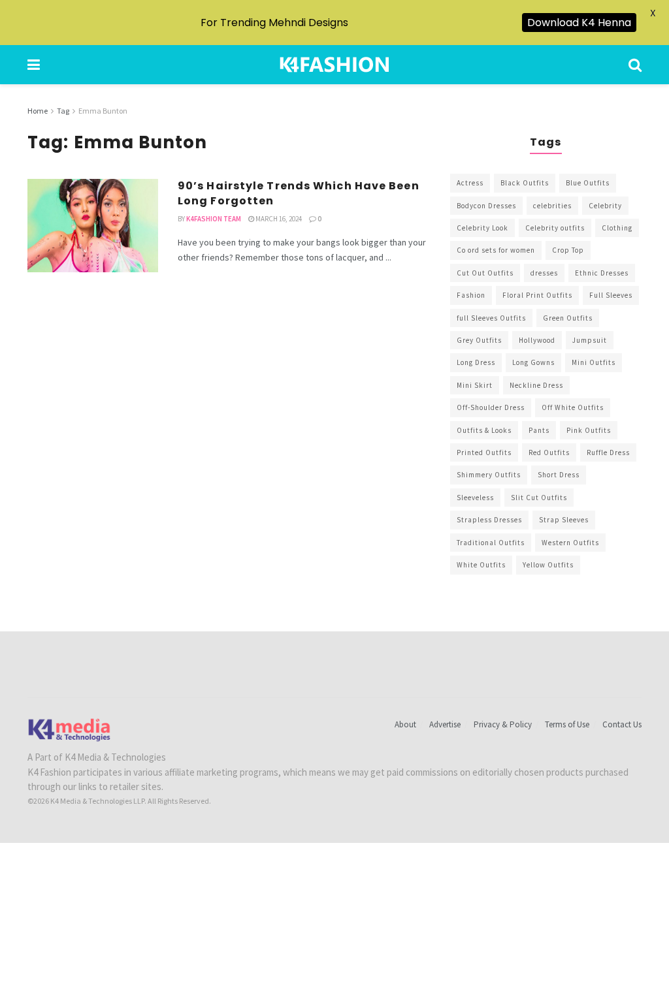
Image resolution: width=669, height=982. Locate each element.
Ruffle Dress (608, 452)
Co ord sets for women (496, 250)
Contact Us (622, 724)
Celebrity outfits (555, 227)
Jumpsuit (589, 340)
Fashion (471, 295)
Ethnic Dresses (601, 272)
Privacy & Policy (503, 724)
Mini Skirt (475, 385)
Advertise (445, 724)
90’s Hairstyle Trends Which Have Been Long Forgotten (298, 193)
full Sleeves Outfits (491, 318)
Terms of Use (567, 724)
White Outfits (481, 564)
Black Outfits (524, 182)
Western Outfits (570, 542)
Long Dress (476, 362)
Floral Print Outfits (537, 295)
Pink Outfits (588, 430)
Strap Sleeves (564, 519)
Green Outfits (568, 318)
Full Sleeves (610, 295)
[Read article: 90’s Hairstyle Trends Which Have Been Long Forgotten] (92, 225)
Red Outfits (549, 452)
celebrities (552, 205)
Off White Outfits (573, 407)
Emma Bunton (102, 111)
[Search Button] (635, 64)
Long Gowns (533, 362)
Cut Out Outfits (485, 272)
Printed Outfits (484, 452)
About (405, 724)
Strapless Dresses (489, 519)
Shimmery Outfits (489, 474)
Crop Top (568, 250)
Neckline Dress (536, 385)
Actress (470, 182)
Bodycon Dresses (486, 205)
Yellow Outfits (548, 564)
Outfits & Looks (484, 430)
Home (37, 111)
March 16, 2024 (278, 218)
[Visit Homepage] (334, 64)
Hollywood (537, 340)
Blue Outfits (588, 182)
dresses (544, 272)
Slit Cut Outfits (539, 497)
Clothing (617, 227)
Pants (539, 430)
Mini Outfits (593, 362)
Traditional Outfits (491, 542)
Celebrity (605, 205)
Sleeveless (475, 497)
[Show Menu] (33, 64)
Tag (63, 111)
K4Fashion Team (213, 218)
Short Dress (558, 474)
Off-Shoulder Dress (491, 407)
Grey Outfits (479, 340)
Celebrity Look (482, 227)
